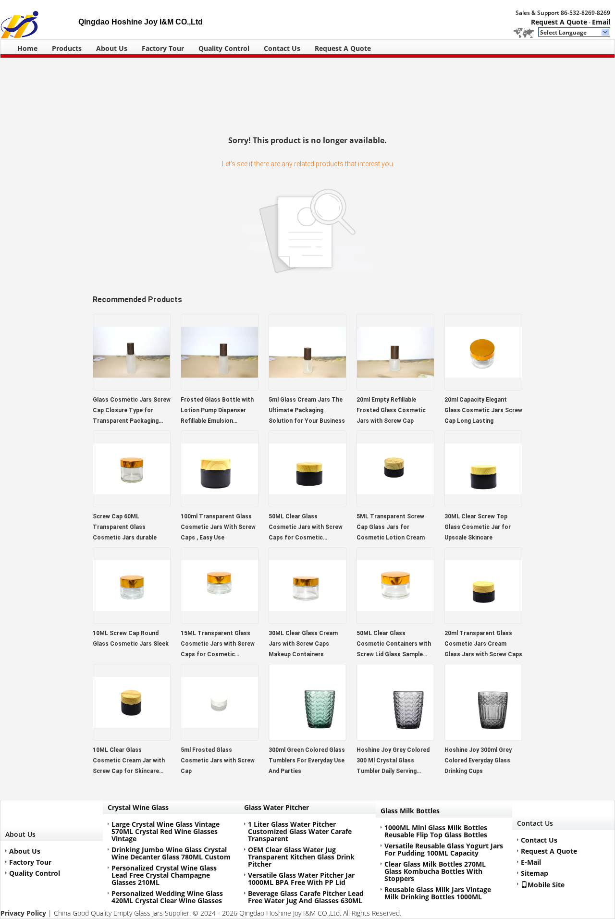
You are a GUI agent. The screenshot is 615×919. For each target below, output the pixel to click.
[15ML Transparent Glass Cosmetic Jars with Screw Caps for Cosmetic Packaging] (219, 620)
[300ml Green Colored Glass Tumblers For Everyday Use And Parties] (307, 737)
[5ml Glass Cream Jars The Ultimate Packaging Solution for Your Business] (307, 387)
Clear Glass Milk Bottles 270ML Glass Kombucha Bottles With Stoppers (435, 871)
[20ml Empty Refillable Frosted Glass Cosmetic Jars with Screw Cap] (395, 387)
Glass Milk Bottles (410, 810)
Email (601, 21)
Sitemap (534, 873)
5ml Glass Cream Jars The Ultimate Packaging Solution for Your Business (307, 410)
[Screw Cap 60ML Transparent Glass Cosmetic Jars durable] (131, 504)
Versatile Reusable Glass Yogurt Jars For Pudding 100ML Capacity (443, 849)
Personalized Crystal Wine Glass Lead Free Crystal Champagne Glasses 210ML (164, 875)
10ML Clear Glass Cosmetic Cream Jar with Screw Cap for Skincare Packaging (129, 761)
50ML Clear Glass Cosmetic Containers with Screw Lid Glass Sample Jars (394, 645)
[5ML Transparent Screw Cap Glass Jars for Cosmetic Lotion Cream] (395, 504)
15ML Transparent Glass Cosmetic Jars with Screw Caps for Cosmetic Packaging (218, 645)
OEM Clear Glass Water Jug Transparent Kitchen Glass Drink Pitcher (301, 857)
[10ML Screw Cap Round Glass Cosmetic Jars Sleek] (131, 620)
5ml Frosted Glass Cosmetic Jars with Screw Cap (218, 760)
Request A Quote (559, 21)
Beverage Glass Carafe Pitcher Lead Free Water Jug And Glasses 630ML (306, 897)
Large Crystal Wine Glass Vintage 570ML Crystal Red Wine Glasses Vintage (165, 831)
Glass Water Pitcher (276, 807)
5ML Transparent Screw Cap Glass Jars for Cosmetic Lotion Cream (391, 527)
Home (27, 48)
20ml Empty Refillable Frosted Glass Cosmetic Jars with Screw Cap (391, 410)
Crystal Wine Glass (138, 807)
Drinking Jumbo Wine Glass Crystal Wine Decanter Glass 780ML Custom (171, 853)
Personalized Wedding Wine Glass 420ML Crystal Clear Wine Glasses (167, 897)
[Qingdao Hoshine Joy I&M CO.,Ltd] (606, 32)
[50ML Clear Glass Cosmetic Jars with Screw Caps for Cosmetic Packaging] (307, 504)
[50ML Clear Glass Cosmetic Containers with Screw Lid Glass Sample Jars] (395, 620)
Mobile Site (546, 884)
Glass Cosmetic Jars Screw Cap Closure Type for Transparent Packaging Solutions (132, 411)
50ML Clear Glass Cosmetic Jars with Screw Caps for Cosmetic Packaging (306, 528)
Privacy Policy (23, 913)
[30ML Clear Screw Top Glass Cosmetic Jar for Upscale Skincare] (483, 504)
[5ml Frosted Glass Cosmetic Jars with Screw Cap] (219, 737)
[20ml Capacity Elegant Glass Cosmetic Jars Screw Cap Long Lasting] (483, 387)
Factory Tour (163, 48)
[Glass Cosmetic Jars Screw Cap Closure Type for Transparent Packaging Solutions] (131, 387)
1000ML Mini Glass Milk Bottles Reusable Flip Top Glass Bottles (435, 831)
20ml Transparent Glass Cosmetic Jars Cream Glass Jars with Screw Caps (483, 644)
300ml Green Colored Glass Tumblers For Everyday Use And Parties (307, 760)
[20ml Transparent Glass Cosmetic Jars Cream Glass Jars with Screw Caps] (483, 620)
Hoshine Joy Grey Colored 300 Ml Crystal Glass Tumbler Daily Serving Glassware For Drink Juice (393, 761)
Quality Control (223, 48)
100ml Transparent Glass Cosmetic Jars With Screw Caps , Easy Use (218, 527)
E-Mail (531, 862)
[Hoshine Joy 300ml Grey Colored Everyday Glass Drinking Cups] (483, 737)
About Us (111, 48)
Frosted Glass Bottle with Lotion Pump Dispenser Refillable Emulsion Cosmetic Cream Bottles (217, 411)
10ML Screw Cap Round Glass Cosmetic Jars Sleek (131, 638)
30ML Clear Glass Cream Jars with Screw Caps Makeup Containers (303, 644)
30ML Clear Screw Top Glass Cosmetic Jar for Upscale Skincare (477, 527)
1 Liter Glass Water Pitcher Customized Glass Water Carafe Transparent (300, 831)
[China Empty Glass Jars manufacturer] (39, 19)
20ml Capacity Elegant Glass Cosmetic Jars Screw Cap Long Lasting (483, 410)
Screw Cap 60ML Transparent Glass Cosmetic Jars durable (125, 527)
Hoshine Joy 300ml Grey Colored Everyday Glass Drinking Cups (478, 760)
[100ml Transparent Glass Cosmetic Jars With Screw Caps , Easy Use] (219, 504)
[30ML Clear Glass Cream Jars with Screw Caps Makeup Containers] (307, 620)
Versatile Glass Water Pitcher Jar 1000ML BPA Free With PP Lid (301, 878)
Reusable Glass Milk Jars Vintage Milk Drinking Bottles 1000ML (437, 893)
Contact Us (282, 48)
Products (67, 48)
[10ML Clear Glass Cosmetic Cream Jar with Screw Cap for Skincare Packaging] (131, 737)
